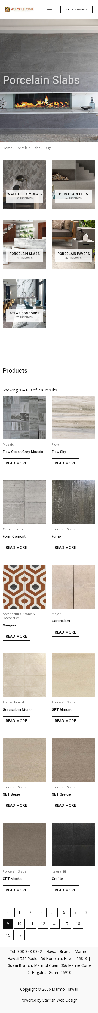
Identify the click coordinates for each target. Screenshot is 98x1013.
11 (31, 923)
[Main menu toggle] (49, 9)
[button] (76, 9)
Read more (16, 463)
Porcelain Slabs (28, 148)
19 (8, 935)
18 (78, 923)
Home (8, 148)
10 (19, 923)
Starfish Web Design (60, 1000)
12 (43, 923)
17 (66, 923)
